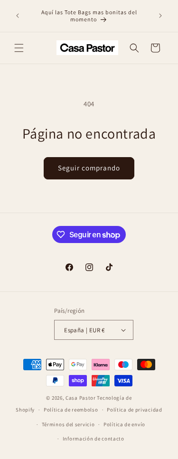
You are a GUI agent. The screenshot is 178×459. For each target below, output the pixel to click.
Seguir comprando (89, 167)
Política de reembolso (71, 409)
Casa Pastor (81, 397)
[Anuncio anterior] (17, 15)
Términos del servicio (68, 424)
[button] (19, 47)
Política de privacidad (134, 409)
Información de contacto (93, 438)
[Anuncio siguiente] (160, 15)
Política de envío (124, 424)
